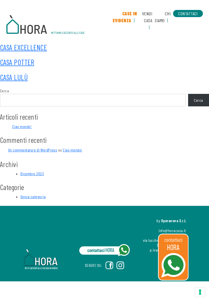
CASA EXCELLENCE (23, 47)
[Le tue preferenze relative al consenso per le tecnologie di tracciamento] (200, 292)
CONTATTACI (188, 13)
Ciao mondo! (22, 126)
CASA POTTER (17, 62)
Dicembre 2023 (32, 173)
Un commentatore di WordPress (32, 149)
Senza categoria (33, 196)
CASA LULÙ (14, 77)
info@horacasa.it (172, 230)
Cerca (4, 90)
